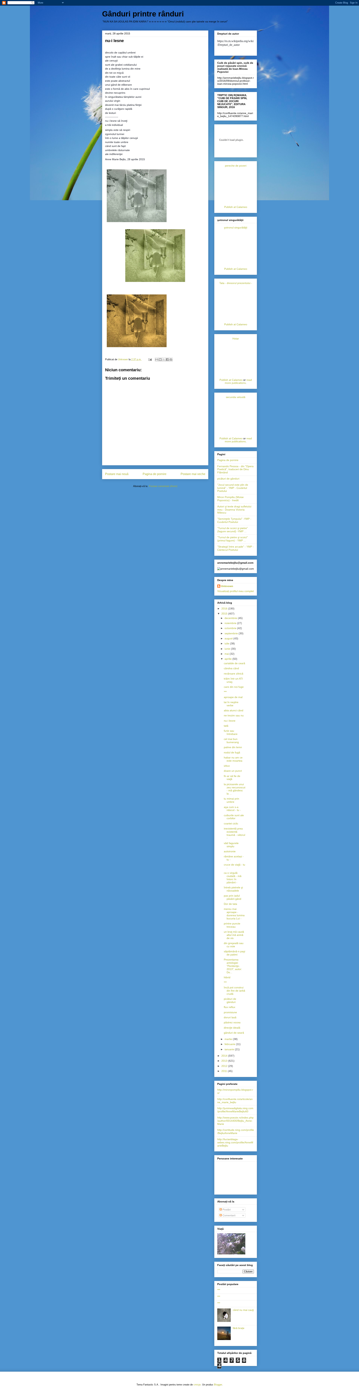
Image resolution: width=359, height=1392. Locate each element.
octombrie (231, 628)
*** (225, 691)
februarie (230, 1044)
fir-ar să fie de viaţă (232, 778)
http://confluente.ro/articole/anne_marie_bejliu (235, 1101)
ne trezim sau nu (234, 715)
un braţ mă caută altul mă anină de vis (234, 935)
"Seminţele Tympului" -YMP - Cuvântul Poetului (234, 520)
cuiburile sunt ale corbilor (234, 817)
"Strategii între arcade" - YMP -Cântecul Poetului (235, 548)
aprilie (228, 658)
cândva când (231, 668)
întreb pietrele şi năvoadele (233, 889)
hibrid (227, 977)
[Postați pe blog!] (160, 359)
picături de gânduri (228, 478)
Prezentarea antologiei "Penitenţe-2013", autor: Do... (233, 966)
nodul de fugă (232, 752)
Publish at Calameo (235, 206)
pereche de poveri (235, 165)
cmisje (197, 1384)
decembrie (231, 618)
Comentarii (228, 1215)
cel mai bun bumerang (231, 741)
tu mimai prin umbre (231, 800)
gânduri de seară (234, 1032)
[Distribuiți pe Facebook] (167, 359)
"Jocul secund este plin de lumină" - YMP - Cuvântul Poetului (232, 488)
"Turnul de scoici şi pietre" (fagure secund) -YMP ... (232, 530)
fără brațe (238, 1328)
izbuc (227, 765)
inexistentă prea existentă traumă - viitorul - (234, 833)
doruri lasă (230, 1017)
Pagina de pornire (154, 474)
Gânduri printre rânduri (143, 14)
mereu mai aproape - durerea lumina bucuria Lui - (234, 913)
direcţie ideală (232, 1027)
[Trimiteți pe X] (164, 359)
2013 (224, 1060)
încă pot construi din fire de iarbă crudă (234, 990)
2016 (224, 608)
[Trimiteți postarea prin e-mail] (150, 359)
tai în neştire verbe (231, 704)
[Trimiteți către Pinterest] (171, 359)
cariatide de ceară (234, 663)
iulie (227, 643)
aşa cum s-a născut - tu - (232, 809)
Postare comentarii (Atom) (163, 486)
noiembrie (231, 623)
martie (229, 1039)
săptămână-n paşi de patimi (234, 953)
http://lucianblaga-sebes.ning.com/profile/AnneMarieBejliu (235, 1142)
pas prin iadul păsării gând (232, 897)
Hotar (235, 338)
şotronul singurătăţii (235, 227)
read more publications (238, 381)
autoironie (230, 851)
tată (226, 725)
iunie (228, 648)
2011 (224, 1071)
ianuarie (230, 1049)
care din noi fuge (234, 686)
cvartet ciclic (231, 823)
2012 (224, 1065)
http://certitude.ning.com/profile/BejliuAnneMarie (235, 1131)
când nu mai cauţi (243, 1309)
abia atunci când (233, 710)
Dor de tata (230, 903)
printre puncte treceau (232, 925)
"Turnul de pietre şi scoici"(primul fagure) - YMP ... (232, 539)
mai (227, 653)
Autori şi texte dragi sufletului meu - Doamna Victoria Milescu (234, 509)
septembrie (232, 633)
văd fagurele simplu (231, 845)
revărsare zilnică (233, 673)
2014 (224, 1055)
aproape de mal (233, 697)
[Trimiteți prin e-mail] (157, 359)
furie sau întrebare (230, 732)
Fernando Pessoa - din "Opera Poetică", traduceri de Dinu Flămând (235, 469)
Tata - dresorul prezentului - (235, 283)
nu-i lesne (229, 720)
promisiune (230, 1012)
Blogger (218, 1384)
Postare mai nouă (116, 474)
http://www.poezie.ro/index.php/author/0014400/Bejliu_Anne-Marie (235, 1120)
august (229, 638)
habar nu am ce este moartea (233, 759)
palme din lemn (233, 747)
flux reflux (229, 1007)
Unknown (227, 586)
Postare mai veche (193, 474)
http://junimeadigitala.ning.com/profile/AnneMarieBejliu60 (235, 1110)
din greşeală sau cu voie (233, 945)
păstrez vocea (232, 1022)
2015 (224, 613)
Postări (226, 1209)
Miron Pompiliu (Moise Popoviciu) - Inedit (230, 499)
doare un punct (233, 770)
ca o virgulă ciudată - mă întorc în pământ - (232, 877)
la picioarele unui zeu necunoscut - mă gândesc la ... (234, 789)
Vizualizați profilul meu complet (235, 591)
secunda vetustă (235, 397)
